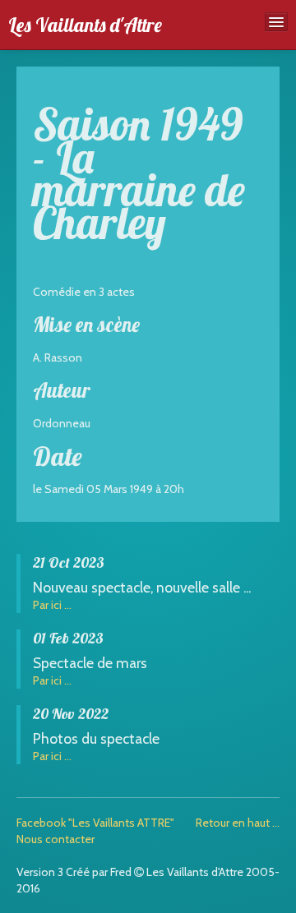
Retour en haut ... (238, 822)
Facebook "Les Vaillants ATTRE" (95, 822)
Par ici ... (52, 604)
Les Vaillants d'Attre (85, 24)
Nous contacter (55, 839)
